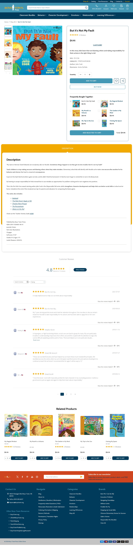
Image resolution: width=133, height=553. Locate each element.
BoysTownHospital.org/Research (20, 531)
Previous (6, 73)
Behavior (41, 15)
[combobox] (38, 282)
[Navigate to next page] (75, 394)
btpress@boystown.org (16, 502)
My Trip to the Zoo (88, 121)
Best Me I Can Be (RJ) (107, 494)
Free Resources (103, 1)
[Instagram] (37, 476)
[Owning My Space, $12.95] (117, 425)
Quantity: (73, 74)
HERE (31, 214)
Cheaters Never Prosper (19, 204)
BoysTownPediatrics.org (17, 527)
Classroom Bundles (27, 15)
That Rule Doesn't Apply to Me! (22, 201)
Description (67, 148)
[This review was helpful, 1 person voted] (114, 301)
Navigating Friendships (107, 500)
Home (6, 22)
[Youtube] (32, 476)
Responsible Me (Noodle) (108, 520)
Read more (36, 340)
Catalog (93, 1)
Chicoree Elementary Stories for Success (113, 513)
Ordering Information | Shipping (48, 510)
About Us (41, 497)
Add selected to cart (92, 133)
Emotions (75, 15)
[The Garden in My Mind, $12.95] (66, 425)
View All (103, 523)
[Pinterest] (27, 476)
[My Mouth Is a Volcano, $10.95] (41, 425)
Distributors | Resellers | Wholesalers (49, 500)
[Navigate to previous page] (58, 394)
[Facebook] (22, 476)
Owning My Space (116, 121)
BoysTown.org (14, 514)
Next (10, 73)
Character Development (58, 15)
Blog (111, 1)
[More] (45, 15)
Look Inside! (97, 45)
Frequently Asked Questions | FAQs (49, 503)
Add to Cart (91, 81)
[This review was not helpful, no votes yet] (117, 301)
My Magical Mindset (116, 101)
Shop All (85, 1)
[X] (17, 476)
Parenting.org (14, 521)
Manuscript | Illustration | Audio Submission (51, 507)
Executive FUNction (107, 497)
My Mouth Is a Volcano (37, 441)
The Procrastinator (18, 206)
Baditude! (15, 198)
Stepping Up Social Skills (108, 510)
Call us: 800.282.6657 (16, 499)
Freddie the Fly (105, 507)
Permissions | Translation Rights (48, 516)
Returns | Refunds (43, 513)
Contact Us (119, 1)
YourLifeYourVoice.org (17, 524)
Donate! (127, 1)
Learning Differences (105, 15)
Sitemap (41, 523)
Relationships (88, 15)
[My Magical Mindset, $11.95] (15, 425)
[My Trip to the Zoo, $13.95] (91, 425)
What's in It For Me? (18, 209)
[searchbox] (19, 282)
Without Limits (105, 503)
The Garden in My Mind (62, 441)
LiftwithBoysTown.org (17, 518)
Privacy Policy (42, 520)
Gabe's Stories (105, 516)
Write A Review (80, 270)
